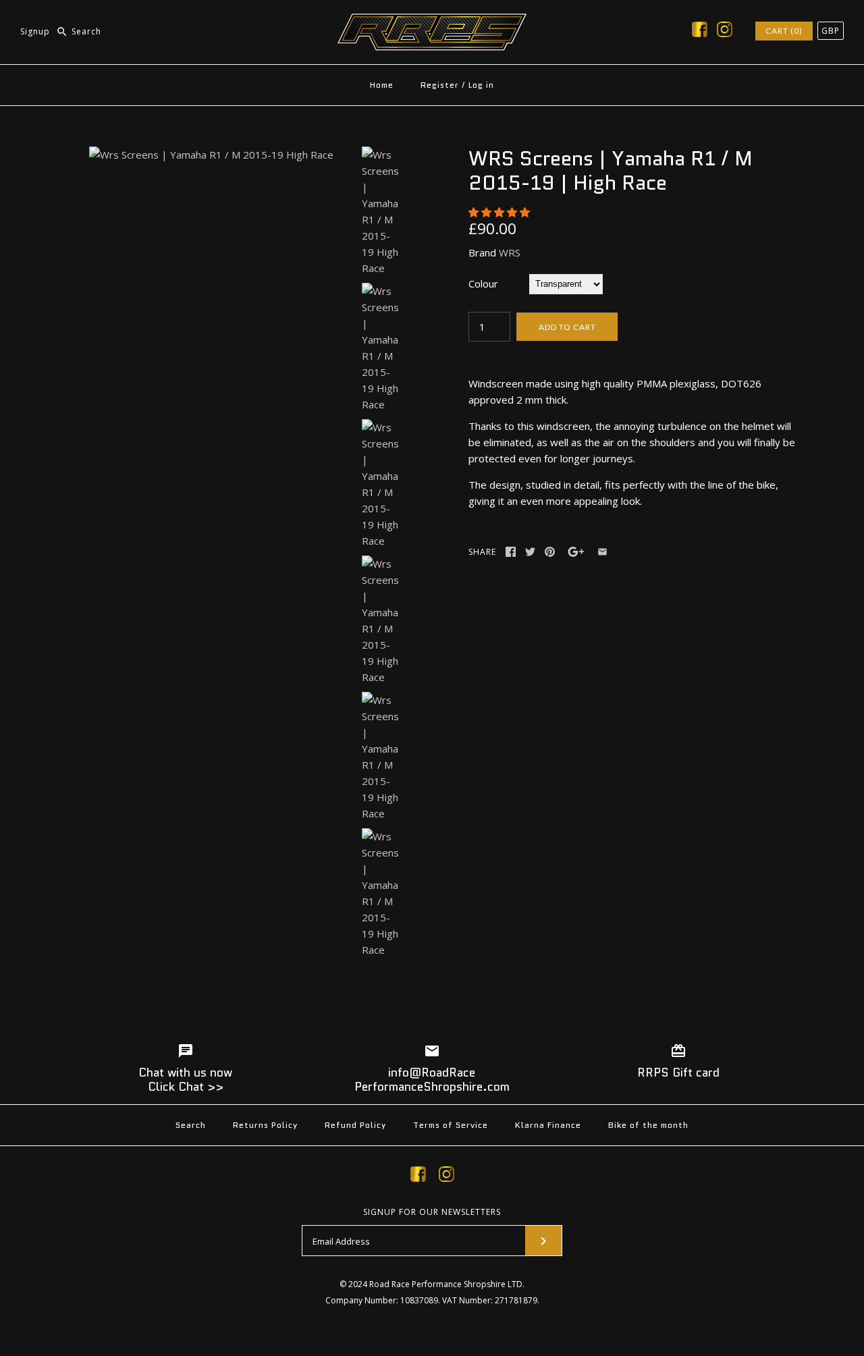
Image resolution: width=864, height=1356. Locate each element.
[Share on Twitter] (530, 552)
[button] (500, 212)
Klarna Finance (548, 1125)
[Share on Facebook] (511, 552)
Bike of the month (648, 1125)
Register (440, 84)
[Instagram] (724, 32)
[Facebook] (699, 32)
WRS (509, 252)
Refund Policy (355, 1125)
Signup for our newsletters (432, 1212)
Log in (481, 84)
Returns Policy (265, 1125)
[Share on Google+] (576, 552)
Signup (35, 31)
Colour (483, 283)
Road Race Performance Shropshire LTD (445, 1284)
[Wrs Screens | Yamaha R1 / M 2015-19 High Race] (211, 154)
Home (382, 84)
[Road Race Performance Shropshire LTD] (432, 21)
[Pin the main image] (550, 552)
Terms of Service (450, 1125)
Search (191, 1125)
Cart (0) (784, 31)
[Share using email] (602, 552)
